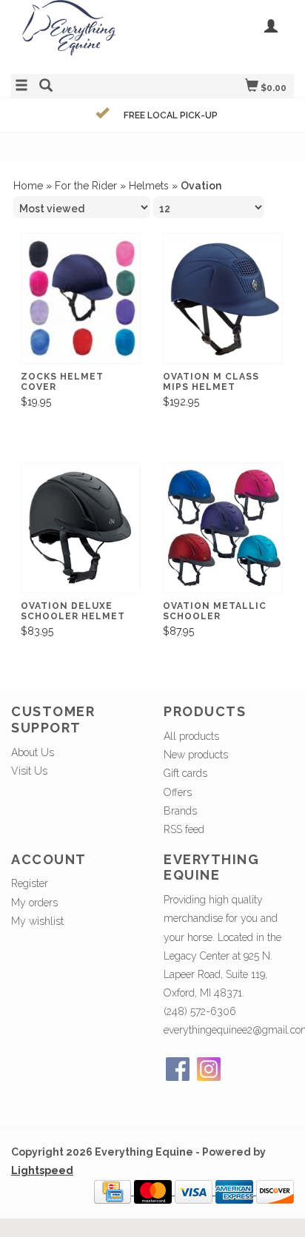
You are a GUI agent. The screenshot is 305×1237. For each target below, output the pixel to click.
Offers (178, 792)
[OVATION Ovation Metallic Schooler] (223, 528)
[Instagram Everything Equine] (209, 1069)
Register (29, 883)
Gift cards (185, 773)
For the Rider (86, 186)
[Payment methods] (114, 1191)
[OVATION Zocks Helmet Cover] (80, 298)
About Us (32, 752)
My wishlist (37, 921)
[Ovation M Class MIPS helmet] (223, 298)
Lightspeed (42, 1170)
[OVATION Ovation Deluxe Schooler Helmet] (80, 528)
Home (28, 186)
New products (196, 755)
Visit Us (29, 771)
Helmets (149, 186)
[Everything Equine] (81, 35)
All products (191, 736)
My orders (34, 903)
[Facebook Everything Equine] (178, 1069)
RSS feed (184, 829)
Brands (180, 811)
